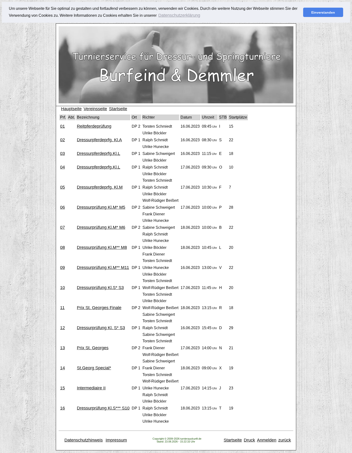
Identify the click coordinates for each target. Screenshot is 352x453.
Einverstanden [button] (323, 12)
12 (62, 327)
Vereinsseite (95, 108)
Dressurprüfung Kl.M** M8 (102, 247)
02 (62, 139)
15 (62, 388)
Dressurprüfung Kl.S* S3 (100, 287)
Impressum (116, 440)
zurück (284, 440)
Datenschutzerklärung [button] (179, 15)
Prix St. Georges (92, 347)
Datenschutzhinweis (83, 440)
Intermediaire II (91, 388)
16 (62, 408)
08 (62, 247)
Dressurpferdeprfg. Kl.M (100, 187)
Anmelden (266, 440)
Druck (249, 440)
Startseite (118, 108)
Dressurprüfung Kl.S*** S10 (103, 408)
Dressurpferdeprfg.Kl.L (98, 153)
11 (62, 307)
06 (62, 207)
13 (62, 347)
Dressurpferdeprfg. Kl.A (99, 139)
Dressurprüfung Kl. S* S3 (101, 327)
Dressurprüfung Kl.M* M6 (101, 227)
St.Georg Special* (94, 368)
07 (62, 227)
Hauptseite (71, 108)
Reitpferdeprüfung (94, 126)
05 (62, 187)
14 (62, 368)
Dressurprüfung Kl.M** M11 (103, 267)
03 (62, 153)
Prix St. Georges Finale (99, 307)
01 (62, 126)
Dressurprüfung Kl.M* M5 (101, 207)
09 (62, 267)
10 (62, 287)
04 (62, 167)
